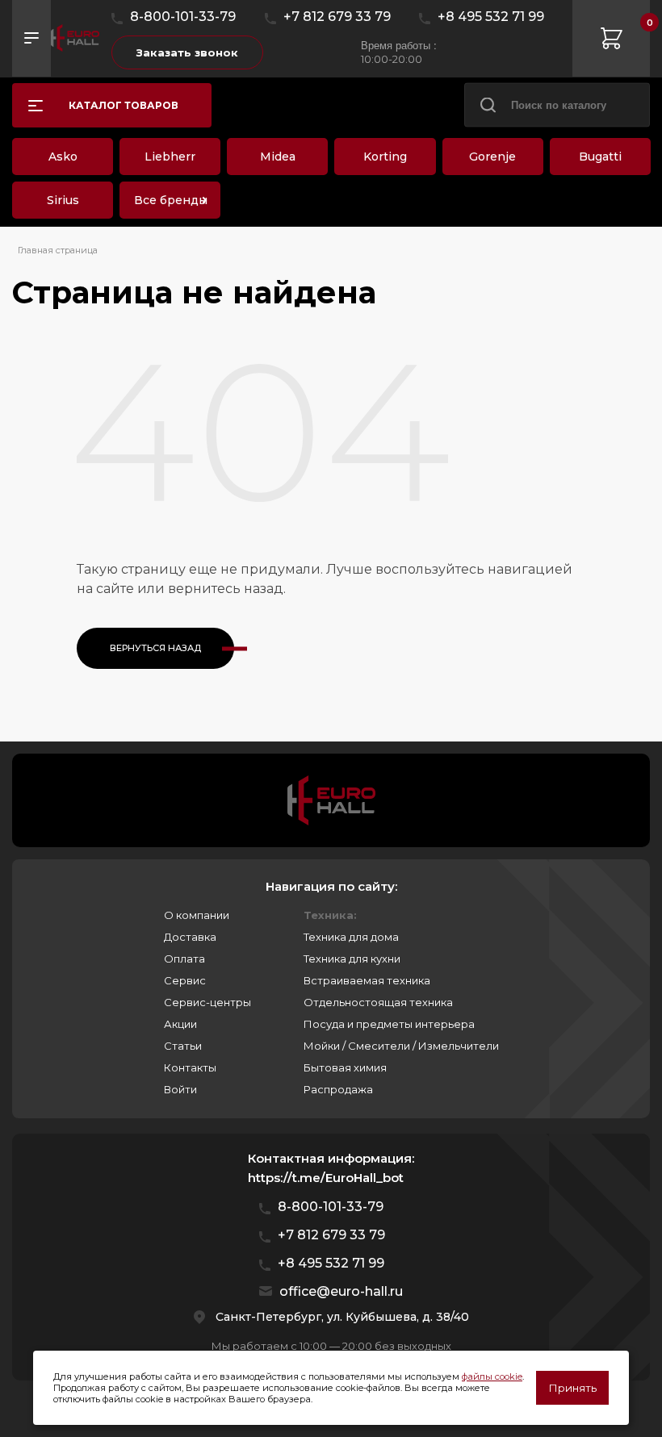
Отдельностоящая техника (378, 1002)
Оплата (184, 958)
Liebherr (170, 156)
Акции (180, 1023)
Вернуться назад (155, 648)
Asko (63, 156)
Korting (385, 156)
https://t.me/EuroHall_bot (326, 1177)
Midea (277, 156)
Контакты (190, 1067)
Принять (572, 1387)
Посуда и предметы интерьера (389, 1023)
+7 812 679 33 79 (337, 16)
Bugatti (600, 156)
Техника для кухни (352, 958)
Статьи (183, 1045)
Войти (180, 1089)
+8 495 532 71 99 (491, 16)
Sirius (63, 200)
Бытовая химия (345, 1067)
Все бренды (170, 200)
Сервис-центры (207, 1002)
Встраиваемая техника (367, 980)
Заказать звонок (187, 52)
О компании (196, 915)
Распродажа (338, 1089)
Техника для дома (351, 936)
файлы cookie (492, 1376)
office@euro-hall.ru (341, 1291)
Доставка (190, 936)
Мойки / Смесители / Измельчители (401, 1045)
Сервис (185, 980)
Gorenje (492, 156)
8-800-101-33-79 (183, 16)
